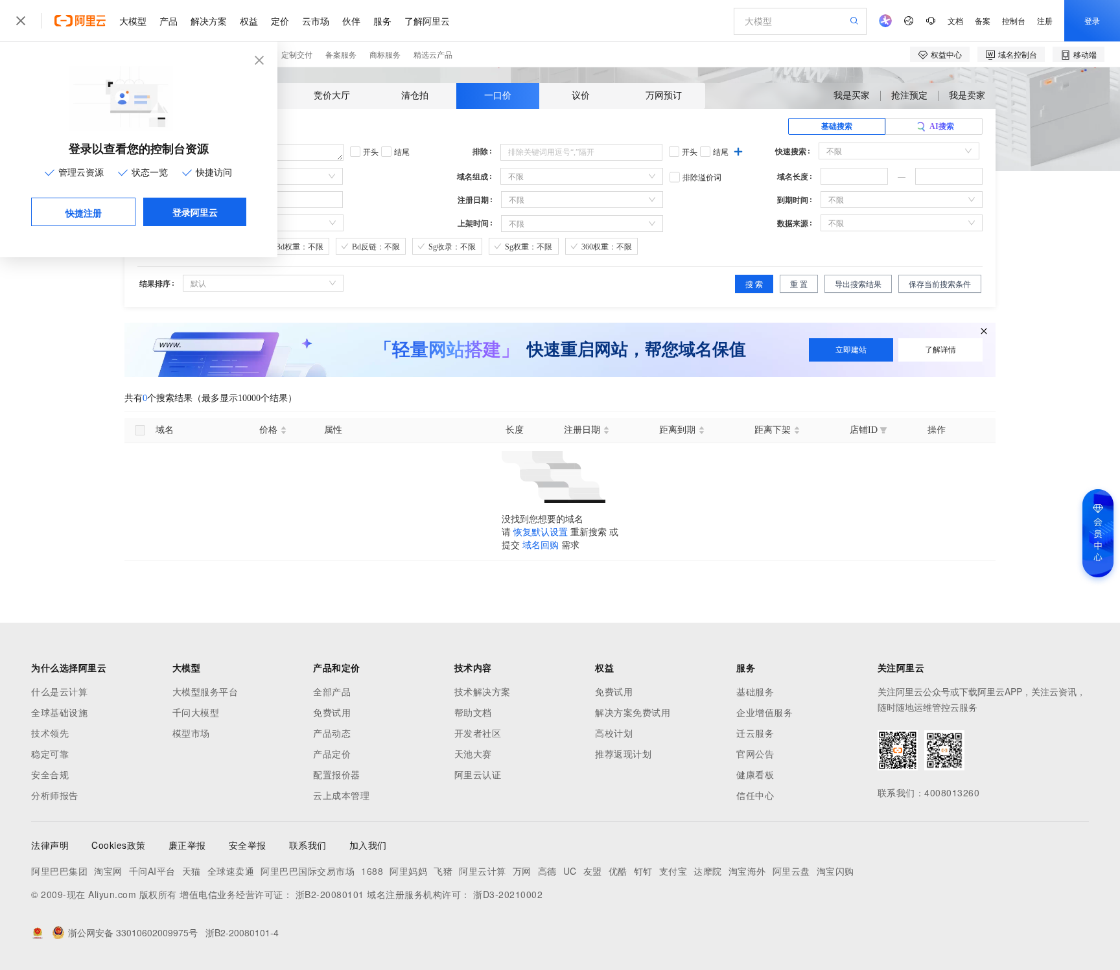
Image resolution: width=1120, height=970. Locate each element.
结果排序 (154, 283)
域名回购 (540, 545)
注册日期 (473, 200)
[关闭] (983, 332)
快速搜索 (790, 151)
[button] (880, 172)
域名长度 (792, 176)
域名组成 (472, 176)
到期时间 (792, 200)
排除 (480, 151)
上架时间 (473, 223)
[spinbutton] (854, 176)
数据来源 (792, 223)
